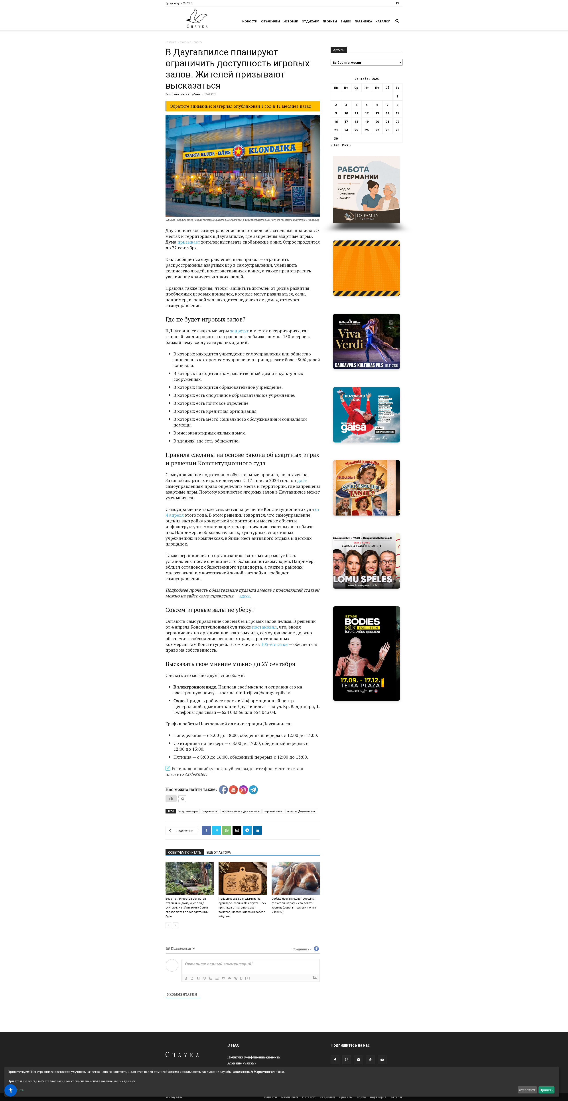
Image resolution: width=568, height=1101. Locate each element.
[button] (397, 22)
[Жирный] (186, 978)
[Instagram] (346, 1059)
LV (397, 3)
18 (356, 121)
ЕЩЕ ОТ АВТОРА (219, 852)
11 (356, 113)
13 (377, 113)
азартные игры (188, 811)
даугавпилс (210, 811)
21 (387, 121)
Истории (291, 21)
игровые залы (273, 811)
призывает (189, 242)
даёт (302, 480)
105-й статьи (274, 644)
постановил (264, 627)
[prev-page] (168, 925)
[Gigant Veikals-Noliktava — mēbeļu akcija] (366, 268)
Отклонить (527, 1090)
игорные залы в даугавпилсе (241, 811)
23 (336, 130)
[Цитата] (223, 978)
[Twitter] (216, 830)
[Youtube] (382, 1059)
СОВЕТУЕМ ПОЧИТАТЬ (184, 852)
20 (377, 121)
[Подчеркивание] (198, 978)
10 (346, 113)
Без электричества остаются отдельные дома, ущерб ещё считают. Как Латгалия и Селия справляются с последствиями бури (187, 907)
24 (346, 130)
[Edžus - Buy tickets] (366, 414)
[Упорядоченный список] (211, 978)
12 (367, 113)
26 (367, 130)
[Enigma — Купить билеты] (366, 488)
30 (336, 138)
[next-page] (175, 925)
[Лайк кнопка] (171, 798)
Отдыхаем (310, 21)
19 (367, 121)
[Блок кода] (229, 978)
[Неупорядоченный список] (217, 978)
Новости (249, 21)
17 (346, 121)
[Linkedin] (257, 830)
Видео (346, 21)
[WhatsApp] (226, 830)
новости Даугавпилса (301, 811)
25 (356, 130)
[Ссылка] (236, 978)
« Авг (335, 145)
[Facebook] (206, 830)
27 (377, 130)
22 (397, 121)
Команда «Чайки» (241, 1063)
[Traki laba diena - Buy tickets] (366, 561)
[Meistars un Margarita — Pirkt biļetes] (366, 653)
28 (387, 130)
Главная (171, 42)
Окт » (346, 145)
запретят (239, 331)
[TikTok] (370, 1059)
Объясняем (270, 21)
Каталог (383, 21)
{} (241, 978)
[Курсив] (192, 978)
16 (336, 121)
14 (387, 113)
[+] (247, 978)
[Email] (237, 830)
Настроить (16, 1090)
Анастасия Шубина (187, 94)
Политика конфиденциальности (253, 1057)
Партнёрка (363, 21)
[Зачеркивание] (204, 978)
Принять (546, 1090)
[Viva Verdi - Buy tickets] (366, 341)
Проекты (330, 21)
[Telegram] (247, 830)
